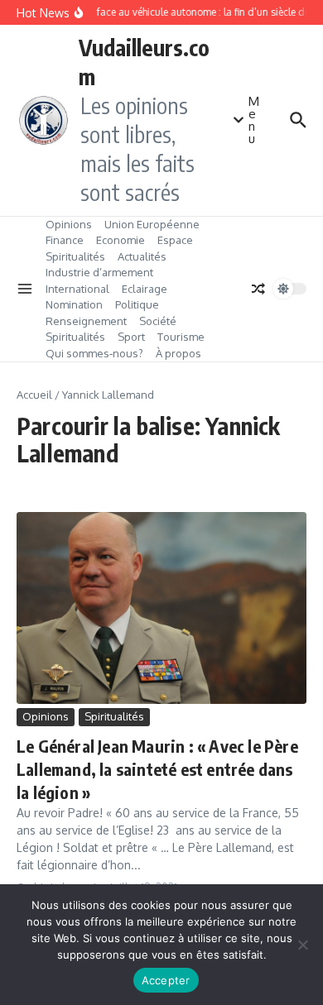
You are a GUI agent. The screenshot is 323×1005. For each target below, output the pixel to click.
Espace (175, 239)
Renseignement (86, 321)
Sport (131, 336)
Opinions (69, 224)
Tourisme (181, 336)
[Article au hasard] (258, 288)
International (77, 288)
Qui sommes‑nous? (94, 353)
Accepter (166, 980)
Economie (120, 239)
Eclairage (144, 288)
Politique (137, 304)
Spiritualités (75, 256)
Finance (65, 239)
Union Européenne (152, 224)
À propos (178, 353)
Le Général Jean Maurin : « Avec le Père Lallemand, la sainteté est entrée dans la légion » (157, 768)
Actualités (142, 256)
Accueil (34, 394)
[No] (302, 944)
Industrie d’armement (99, 272)
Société (157, 321)
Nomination (74, 304)
